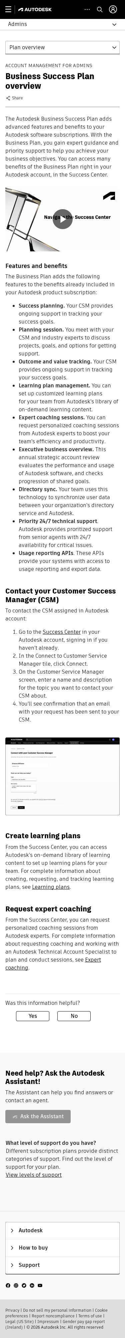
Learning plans (51, 887)
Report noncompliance (53, 1316)
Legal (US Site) (19, 1321)
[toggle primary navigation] (11, 9)
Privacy (12, 1310)
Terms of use (90, 1316)
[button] (58, 24)
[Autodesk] (35, 9)
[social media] (24, 1285)
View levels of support (34, 1175)
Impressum (48, 1321)
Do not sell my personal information (57, 1310)
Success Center (62, 632)
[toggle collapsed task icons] (87, 9)
